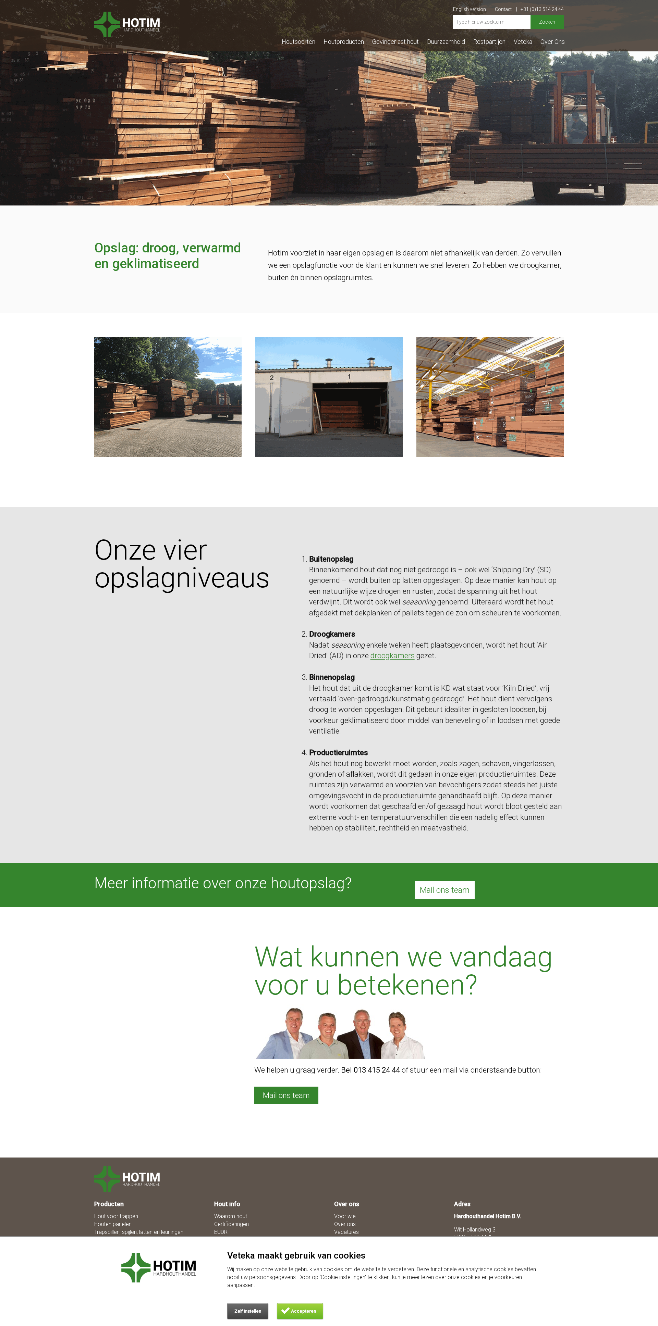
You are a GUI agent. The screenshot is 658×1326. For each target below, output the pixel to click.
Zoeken (547, 22)
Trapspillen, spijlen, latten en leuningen (138, 1232)
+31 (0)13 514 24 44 (542, 9)
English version (470, 9)
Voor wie (345, 1216)
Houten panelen (113, 1224)
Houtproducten (344, 41)
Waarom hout (230, 1216)
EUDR (221, 1232)
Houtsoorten (298, 41)
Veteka (523, 41)
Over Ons (552, 41)
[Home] (131, 1179)
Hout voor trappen (116, 1216)
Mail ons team (445, 890)
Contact (504, 9)
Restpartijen (489, 41)
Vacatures (346, 1232)
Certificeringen (231, 1224)
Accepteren (303, 1311)
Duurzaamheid (446, 41)
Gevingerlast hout (395, 41)
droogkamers (392, 655)
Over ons (345, 1224)
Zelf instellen (247, 1311)
